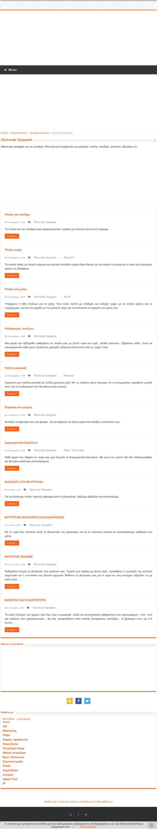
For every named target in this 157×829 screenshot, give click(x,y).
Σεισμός (8, 774)
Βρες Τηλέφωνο (13, 757)
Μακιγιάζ (69, 257)
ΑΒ (5, 726)
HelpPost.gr (50, 801)
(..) (73, 826)
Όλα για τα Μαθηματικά (83, 801)
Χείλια (67, 296)
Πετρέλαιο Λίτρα (13, 748)
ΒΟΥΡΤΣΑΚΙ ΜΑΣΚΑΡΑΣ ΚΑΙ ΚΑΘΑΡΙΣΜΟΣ (34, 517)
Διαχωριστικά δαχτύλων (21, 442)
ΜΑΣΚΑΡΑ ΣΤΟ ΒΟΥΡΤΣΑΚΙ (24, 482)
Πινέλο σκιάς (13, 249)
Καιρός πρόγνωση (15, 739)
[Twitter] (87, 701)
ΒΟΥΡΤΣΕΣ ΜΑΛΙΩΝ (19, 556)
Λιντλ (6, 722)
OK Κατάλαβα (88, 826)
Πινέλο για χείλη (15, 289)
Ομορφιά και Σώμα (39, 133)
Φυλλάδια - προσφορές (17, 718)
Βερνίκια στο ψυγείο (18, 407)
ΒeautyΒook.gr (105, 801)
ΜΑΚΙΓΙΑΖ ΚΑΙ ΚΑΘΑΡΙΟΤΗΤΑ (25, 600)
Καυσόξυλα (10, 744)
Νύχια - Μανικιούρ (74, 450)
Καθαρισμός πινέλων (19, 328)
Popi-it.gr (64, 801)
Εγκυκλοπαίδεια (19, 133)
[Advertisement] (78, 38)
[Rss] (70, 701)
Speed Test (10, 779)
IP (4, 783)
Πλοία (7, 765)
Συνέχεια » (12, 236)
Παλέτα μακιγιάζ (15, 368)
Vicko (6, 735)
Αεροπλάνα (10, 770)
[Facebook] (78, 701)
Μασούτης (10, 730)
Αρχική (4, 133)
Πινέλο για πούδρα (17, 214)
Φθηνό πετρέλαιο (14, 752)
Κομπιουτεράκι (13, 761)
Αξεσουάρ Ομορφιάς (45, 222)
